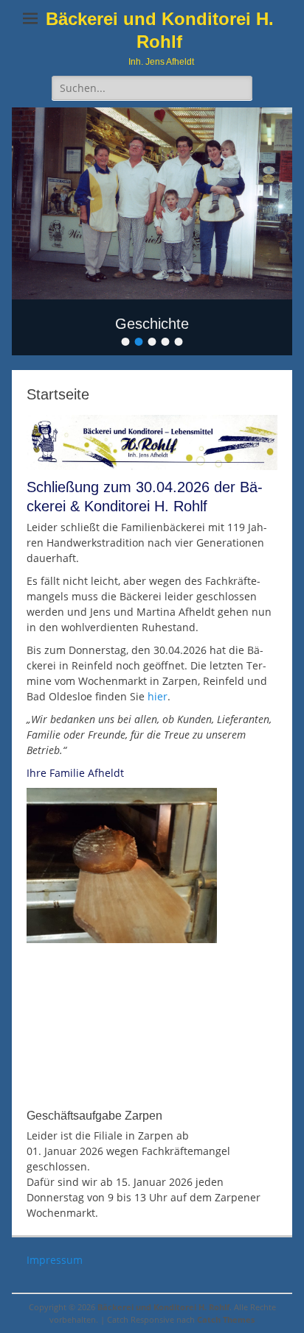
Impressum (55, 1260)
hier (157, 696)
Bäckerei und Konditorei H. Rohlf (163, 1306)
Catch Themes (226, 1319)
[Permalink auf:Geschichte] (152, 203)
